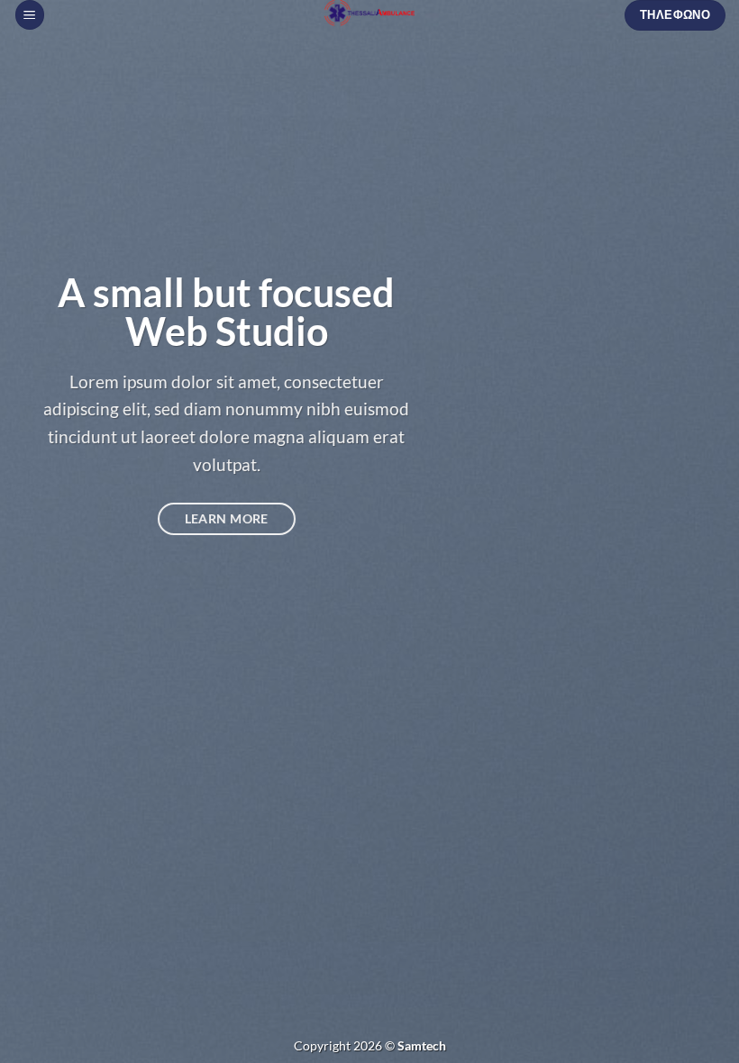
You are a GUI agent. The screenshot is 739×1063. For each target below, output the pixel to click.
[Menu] (29, 15)
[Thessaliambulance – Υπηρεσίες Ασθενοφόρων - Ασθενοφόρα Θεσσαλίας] (369, 13)
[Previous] (38, 531)
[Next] (701, 531)
